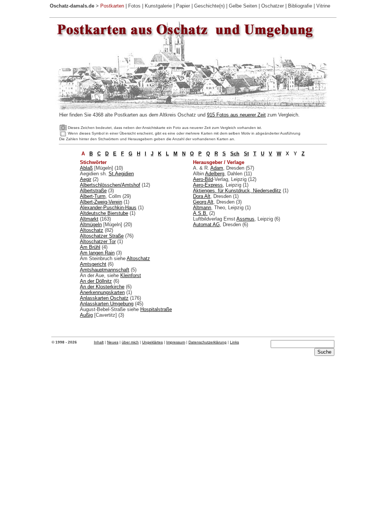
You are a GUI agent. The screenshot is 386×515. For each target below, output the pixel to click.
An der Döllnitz (96, 281)
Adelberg (214, 173)
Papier (183, 6)
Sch (234, 153)
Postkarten (112, 6)
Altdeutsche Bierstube (104, 213)
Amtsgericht (93, 264)
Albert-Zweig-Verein (101, 202)
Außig (86, 315)
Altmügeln (91, 224)
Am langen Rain (97, 253)
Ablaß (86, 168)
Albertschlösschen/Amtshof (110, 185)
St (246, 153)
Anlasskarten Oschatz (104, 298)
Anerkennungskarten (102, 292)
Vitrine (323, 6)
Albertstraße (93, 190)
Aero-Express (208, 185)
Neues (112, 342)
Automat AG (206, 224)
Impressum (175, 342)
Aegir (85, 179)
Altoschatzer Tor (98, 241)
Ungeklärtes (152, 342)
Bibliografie (300, 6)
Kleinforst (130, 275)
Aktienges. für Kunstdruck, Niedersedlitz (237, 190)
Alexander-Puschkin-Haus (108, 207)
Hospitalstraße (156, 309)
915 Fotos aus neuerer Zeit (236, 115)
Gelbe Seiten (243, 6)
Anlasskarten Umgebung (106, 304)
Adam (216, 168)
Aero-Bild (203, 179)
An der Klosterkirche (102, 287)
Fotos (134, 6)
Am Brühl (90, 247)
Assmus (245, 219)
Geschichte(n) (209, 6)
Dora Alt (201, 196)
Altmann (202, 207)
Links (234, 342)
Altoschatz (91, 230)
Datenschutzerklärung (207, 342)
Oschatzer (272, 6)
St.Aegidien (121, 173)
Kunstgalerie (158, 6)
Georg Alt (203, 202)
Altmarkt (89, 219)
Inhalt (99, 342)
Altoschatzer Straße (102, 236)
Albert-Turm (93, 196)
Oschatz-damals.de (72, 6)
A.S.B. (200, 213)
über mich (130, 342)
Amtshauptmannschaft (104, 270)
